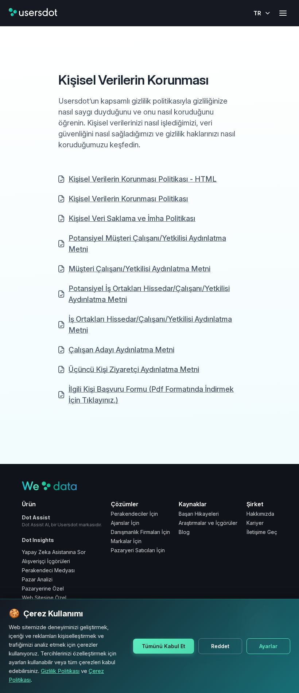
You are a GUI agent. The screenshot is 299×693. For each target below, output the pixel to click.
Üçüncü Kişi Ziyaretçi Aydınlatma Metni (134, 369)
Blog (184, 532)
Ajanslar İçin (125, 523)
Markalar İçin (126, 541)
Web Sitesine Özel (44, 598)
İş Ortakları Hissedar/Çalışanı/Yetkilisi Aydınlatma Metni (150, 324)
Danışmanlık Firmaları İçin (140, 532)
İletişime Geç (261, 532)
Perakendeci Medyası (48, 570)
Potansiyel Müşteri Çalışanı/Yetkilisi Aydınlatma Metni (147, 243)
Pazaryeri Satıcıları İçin (138, 550)
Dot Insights (38, 540)
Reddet (220, 646)
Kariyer (255, 523)
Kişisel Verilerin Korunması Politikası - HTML (143, 179)
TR (257, 13)
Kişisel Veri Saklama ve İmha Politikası (132, 218)
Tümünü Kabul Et (163, 646)
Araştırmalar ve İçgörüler (208, 523)
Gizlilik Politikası (60, 670)
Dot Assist (62, 520)
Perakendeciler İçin (134, 514)
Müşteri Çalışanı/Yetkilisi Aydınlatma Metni (139, 268)
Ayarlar (268, 646)
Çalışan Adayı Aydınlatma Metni (121, 349)
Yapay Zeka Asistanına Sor (54, 552)
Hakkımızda (260, 514)
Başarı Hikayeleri (199, 514)
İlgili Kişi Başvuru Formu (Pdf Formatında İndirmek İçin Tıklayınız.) (151, 394)
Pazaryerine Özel (43, 588)
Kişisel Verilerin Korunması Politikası (128, 198)
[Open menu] (283, 13)
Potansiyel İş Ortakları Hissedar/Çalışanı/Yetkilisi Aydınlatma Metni (149, 294)
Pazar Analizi (37, 579)
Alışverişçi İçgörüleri (46, 561)
